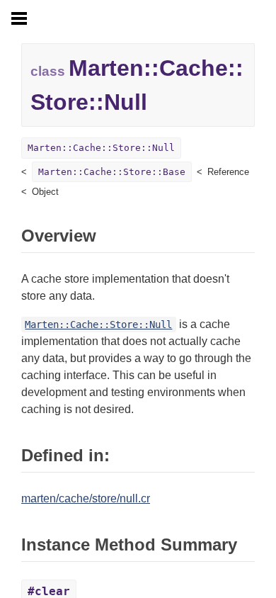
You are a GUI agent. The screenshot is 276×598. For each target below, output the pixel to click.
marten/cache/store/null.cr (85, 498)
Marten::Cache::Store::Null (101, 147)
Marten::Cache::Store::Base (111, 172)
